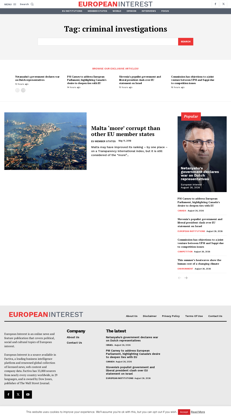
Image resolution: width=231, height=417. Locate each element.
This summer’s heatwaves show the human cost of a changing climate (199, 261)
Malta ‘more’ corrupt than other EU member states (125, 131)
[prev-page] (17, 90)
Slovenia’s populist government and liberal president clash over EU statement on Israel (140, 80)
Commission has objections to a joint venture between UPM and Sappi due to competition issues (192, 80)
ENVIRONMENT (185, 268)
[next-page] (23, 90)
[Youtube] (28, 394)
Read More (198, 412)
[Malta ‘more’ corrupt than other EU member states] (45, 141)
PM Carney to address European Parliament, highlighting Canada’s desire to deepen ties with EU (86, 80)
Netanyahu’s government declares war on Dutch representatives (37, 78)
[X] (223, 4)
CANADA (182, 210)
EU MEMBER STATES (103, 141)
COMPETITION (185, 251)
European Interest (191, 184)
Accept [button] (184, 412)
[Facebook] (215, 4)
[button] (27, 4)
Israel (109, 345)
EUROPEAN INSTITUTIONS (191, 231)
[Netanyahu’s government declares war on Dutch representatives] (202, 154)
